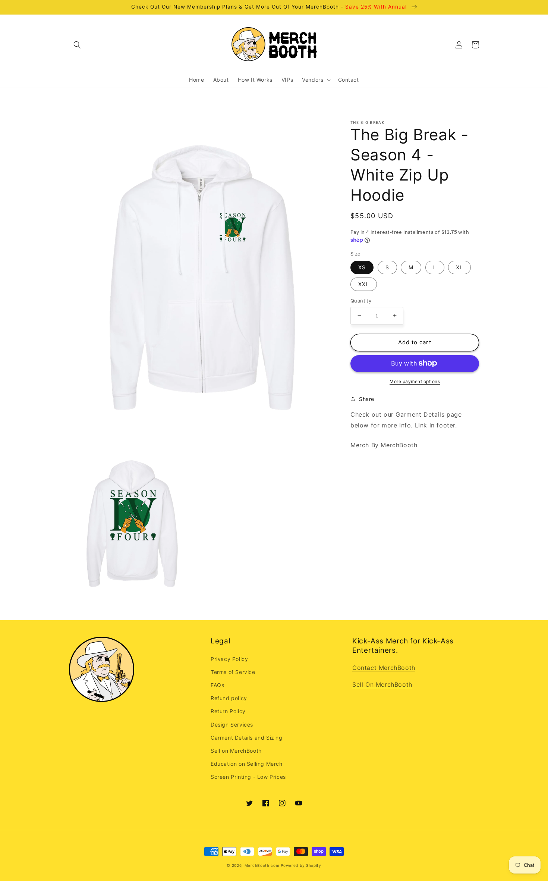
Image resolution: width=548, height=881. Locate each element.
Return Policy (228, 711)
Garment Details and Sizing (247, 737)
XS (362, 267)
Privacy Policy (229, 659)
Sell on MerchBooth (236, 750)
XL (459, 267)
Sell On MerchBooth (382, 684)
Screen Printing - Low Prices (248, 777)
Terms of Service (233, 672)
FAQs (217, 685)
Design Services (232, 724)
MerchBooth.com (262, 865)
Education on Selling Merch (247, 764)
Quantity (360, 301)
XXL (363, 284)
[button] (77, 45)
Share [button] (366, 398)
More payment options (415, 381)
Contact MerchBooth (383, 667)
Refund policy (229, 698)
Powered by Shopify (301, 865)
